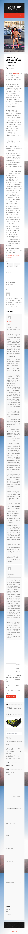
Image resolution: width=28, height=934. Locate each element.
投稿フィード (9, 911)
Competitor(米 (15, 73)
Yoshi (9, 67)
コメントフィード (10, 913)
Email (18, 668)
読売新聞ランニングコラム (14, 708)
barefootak (10, 321)
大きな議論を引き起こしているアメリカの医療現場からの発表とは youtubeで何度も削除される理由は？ (14, 756)
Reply (9, 324)
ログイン (8, 909)
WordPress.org (9, 914)
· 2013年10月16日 (10, 323)
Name (18, 664)
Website (18, 672)
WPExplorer (14, 931)
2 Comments (11, 68)
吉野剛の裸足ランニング (14, 8)
